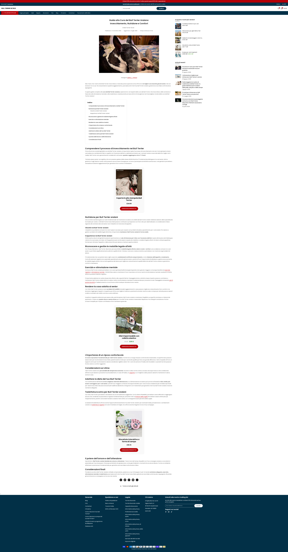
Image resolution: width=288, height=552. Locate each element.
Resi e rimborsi (109, 503)
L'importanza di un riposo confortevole (100, 125)
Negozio (38, 13)
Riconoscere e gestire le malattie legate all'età (103, 116)
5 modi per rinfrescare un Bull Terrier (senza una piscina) (191, 93)
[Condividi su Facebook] (121, 480)
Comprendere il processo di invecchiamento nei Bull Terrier (106, 106)
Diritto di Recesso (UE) (111, 509)
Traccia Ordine (109, 506)
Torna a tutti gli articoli (130, 486)
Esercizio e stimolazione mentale (99, 119)
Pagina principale (24, 13)
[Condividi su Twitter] (125, 480)
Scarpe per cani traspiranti (189, 52)
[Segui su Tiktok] (171, 512)
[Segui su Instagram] (168, 512)
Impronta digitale (130, 541)
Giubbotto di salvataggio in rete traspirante (192, 38)
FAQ (52, 13)
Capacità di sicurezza (131, 506)
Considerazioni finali (95, 139)
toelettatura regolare (98, 405)
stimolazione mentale (98, 272)
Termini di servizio (130, 500)
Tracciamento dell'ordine (83, 13)
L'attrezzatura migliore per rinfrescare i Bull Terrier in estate (192, 76)
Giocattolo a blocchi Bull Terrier (191, 45)
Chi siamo (63, 13)
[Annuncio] (144, 1)
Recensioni (46, 13)
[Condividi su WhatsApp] (137, 480)
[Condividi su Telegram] (133, 480)
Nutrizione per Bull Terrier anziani (98, 109)
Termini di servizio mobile (132, 503)
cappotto (132, 373)
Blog (57, 13)
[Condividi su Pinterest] (129, 480)
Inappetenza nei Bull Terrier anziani (100, 113)
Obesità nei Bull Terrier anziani (98, 111)
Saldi (32, 13)
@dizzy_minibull (132, 78)
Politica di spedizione (111, 500)
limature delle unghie (141, 396)
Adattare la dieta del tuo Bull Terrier (99, 131)
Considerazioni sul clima (96, 128)
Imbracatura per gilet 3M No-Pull (191, 31)
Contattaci (71, 13)
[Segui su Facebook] (165, 512)
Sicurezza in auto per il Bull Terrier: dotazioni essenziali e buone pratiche (192, 68)
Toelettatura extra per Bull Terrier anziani (101, 134)
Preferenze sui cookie (131, 512)
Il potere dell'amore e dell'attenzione (100, 137)
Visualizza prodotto (129, 208)
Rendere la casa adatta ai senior (99, 122)
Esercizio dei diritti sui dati (132, 538)
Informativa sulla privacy (132, 509)
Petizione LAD (89, 526)
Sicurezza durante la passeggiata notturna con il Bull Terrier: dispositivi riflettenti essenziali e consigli (192, 101)
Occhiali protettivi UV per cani (190, 23)
